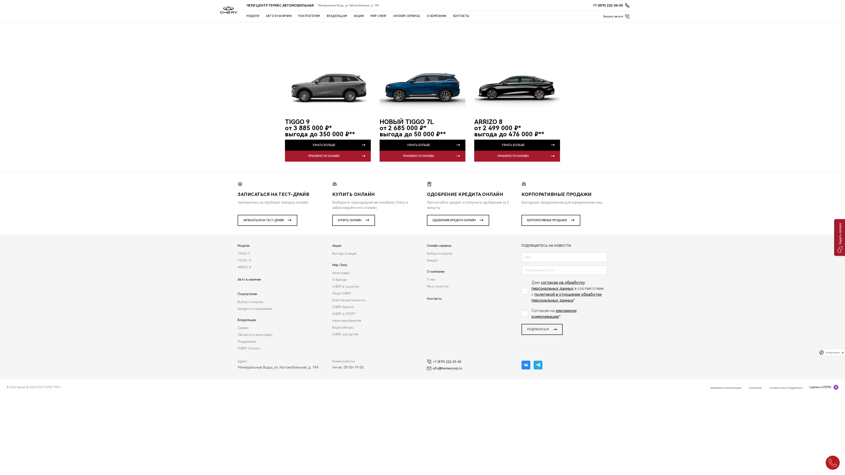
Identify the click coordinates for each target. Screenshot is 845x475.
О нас (431, 279)
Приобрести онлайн (324, 156)
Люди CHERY (341, 293)
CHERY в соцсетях (345, 286)
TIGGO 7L (245, 260)
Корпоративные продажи (547, 220)
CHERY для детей (345, 334)
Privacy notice (832, 352)
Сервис (243, 328)
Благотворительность (349, 300)
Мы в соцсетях (438, 286)
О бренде (339, 279)
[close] (843, 352)
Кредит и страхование (255, 309)
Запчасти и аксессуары (255, 334)
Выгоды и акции (344, 253)
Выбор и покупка (250, 302)
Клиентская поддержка (786, 388)
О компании (436, 16)
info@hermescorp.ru (447, 368)
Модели (252, 16)
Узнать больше (323, 145)
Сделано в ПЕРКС (820, 387)
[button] (839, 237)
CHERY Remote (343, 307)
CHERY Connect (249, 348)
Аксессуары (341, 273)
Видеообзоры (343, 327)
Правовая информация (726, 388)
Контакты (461, 16)
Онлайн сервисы (406, 16)
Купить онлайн (350, 220)
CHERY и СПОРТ (344, 314)
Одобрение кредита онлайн (454, 220)
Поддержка (247, 341)
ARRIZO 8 (244, 267)
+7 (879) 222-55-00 (447, 362)
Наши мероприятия (346, 320)
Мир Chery (379, 16)
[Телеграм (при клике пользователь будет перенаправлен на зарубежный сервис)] (538, 365)
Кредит (432, 260)
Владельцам (337, 16)
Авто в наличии (279, 16)
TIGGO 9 (244, 253)
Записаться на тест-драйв (263, 220)
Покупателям (309, 16)
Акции (359, 16)
